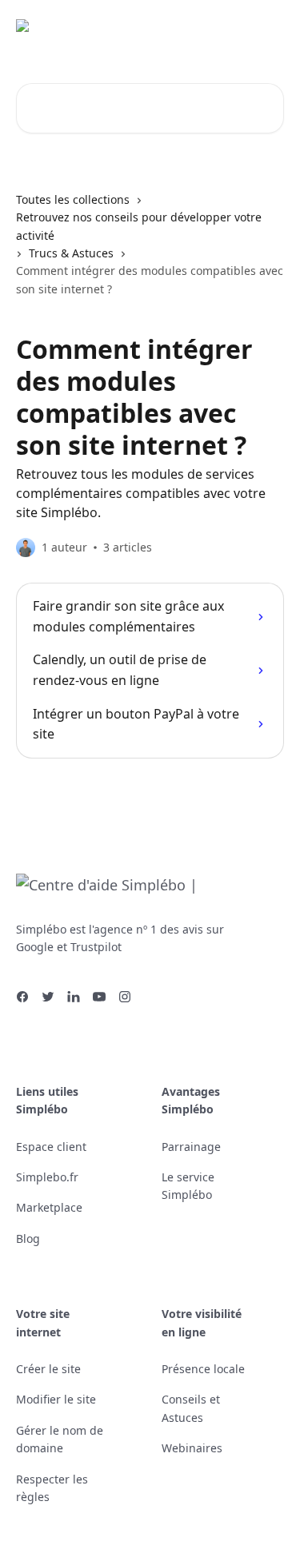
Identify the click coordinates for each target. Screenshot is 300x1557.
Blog (28, 1238)
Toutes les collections (73, 199)
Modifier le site (56, 1399)
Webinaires (192, 1447)
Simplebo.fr (47, 1177)
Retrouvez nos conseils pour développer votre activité (139, 225)
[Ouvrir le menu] (269, 32)
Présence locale (203, 1368)
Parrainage (191, 1146)
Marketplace (49, 1207)
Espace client (51, 1146)
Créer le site (48, 1368)
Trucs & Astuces (71, 253)
